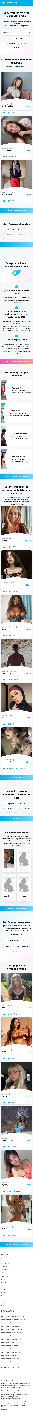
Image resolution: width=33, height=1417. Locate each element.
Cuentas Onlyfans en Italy (9, 1346)
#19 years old (12, 39)
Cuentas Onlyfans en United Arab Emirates (15, 1362)
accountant (18, 239)
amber (3, 1292)
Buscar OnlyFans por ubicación (16, 476)
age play (4, 1282)
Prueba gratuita (22, 946)
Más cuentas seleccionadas (16, 210)
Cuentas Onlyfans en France (10, 1336)
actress (27, 239)
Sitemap (4, 1410)
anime (3, 1299)
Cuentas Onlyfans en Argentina (11, 1329)
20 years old (11, 234)
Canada (27, 808)
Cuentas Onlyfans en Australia (11, 1333)
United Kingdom (8, 808)
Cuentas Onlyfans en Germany (11, 1339)
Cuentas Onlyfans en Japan (10, 1342)
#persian (16, 48)
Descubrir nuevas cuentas (16, 908)
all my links (4, 1286)
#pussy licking (11, 43)
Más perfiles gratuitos (16, 777)
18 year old (11, 230)
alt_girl (3, 1289)
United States (22, 804)
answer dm (5, 1302)
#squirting (22, 43)
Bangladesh (10, 804)
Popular (8, 946)
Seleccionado (16, 952)
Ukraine (19, 808)
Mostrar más (16, 245)
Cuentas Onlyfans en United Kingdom (13, 1320)
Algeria (16, 813)
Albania (8, 813)
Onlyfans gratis (12, 940)
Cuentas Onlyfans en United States (12, 1316)
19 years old (21, 230)
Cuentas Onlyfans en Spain (10, 1349)
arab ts (3, 1305)
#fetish (22, 39)
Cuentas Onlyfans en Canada (11, 1323)
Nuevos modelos (16, 935)
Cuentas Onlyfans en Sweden (10, 1352)
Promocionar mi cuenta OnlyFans (16, 362)
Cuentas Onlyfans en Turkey (10, 1359)
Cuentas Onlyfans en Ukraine (10, 1326)
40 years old (7, 239)
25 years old (22, 234)
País (24, 940)
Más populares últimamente (16, 1244)
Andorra (24, 813)
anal (2, 1295)
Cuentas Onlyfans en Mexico (10, 1355)
